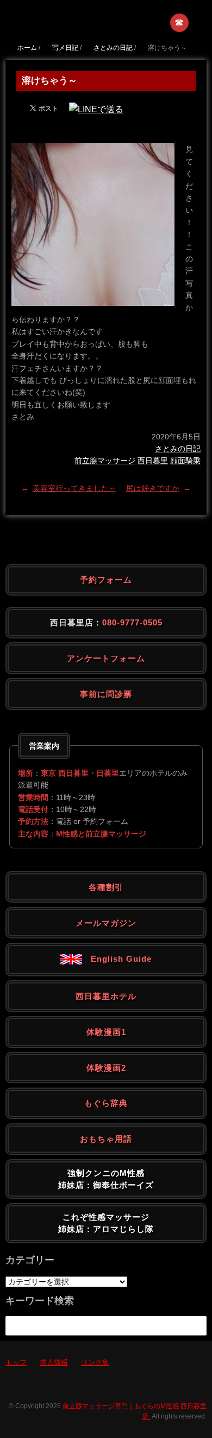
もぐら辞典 (106, 1103)
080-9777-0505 (132, 622)
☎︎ (179, 22)
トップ (16, 1362)
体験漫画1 (106, 1032)
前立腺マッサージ (104, 460)
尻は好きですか (152, 488)
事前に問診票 (106, 694)
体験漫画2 (106, 1067)
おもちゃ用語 (106, 1138)
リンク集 (95, 1362)
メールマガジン (106, 923)
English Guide (117, 958)
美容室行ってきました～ (74, 488)
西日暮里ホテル (106, 996)
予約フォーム (106, 579)
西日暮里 (153, 460)
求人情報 (54, 1362)
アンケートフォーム (106, 658)
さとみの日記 (178, 448)
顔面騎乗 (185, 460)
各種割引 (106, 887)
